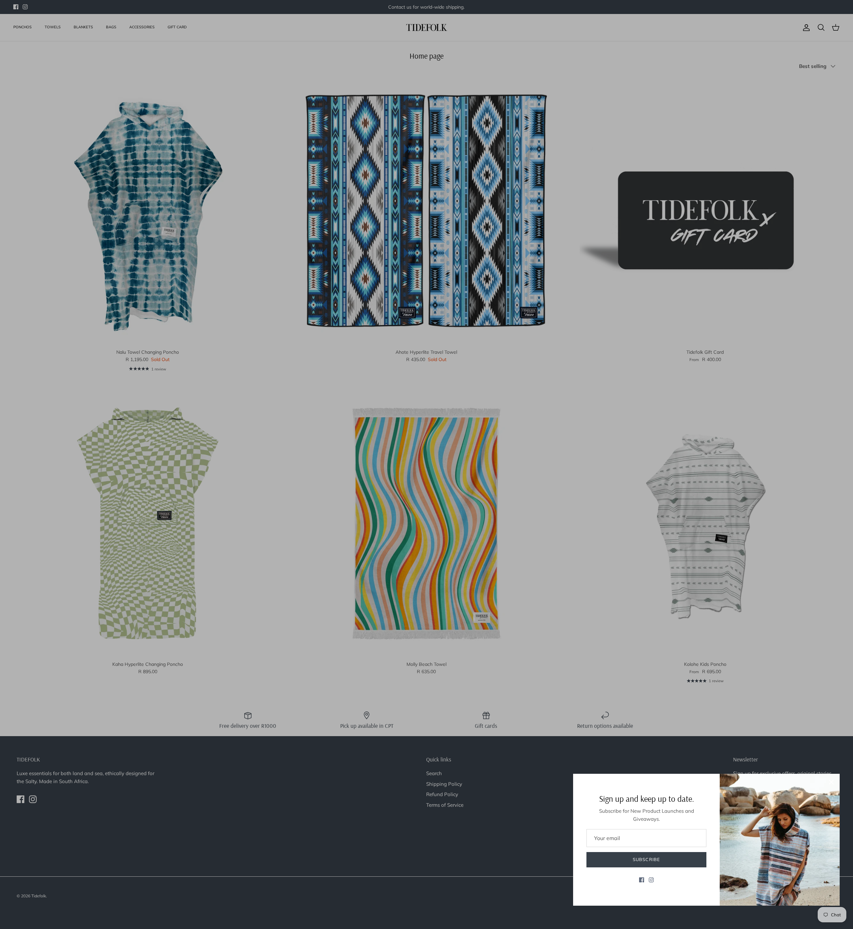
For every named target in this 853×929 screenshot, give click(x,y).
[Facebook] (641, 879)
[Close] (831, 782)
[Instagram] (651, 879)
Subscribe (646, 859)
